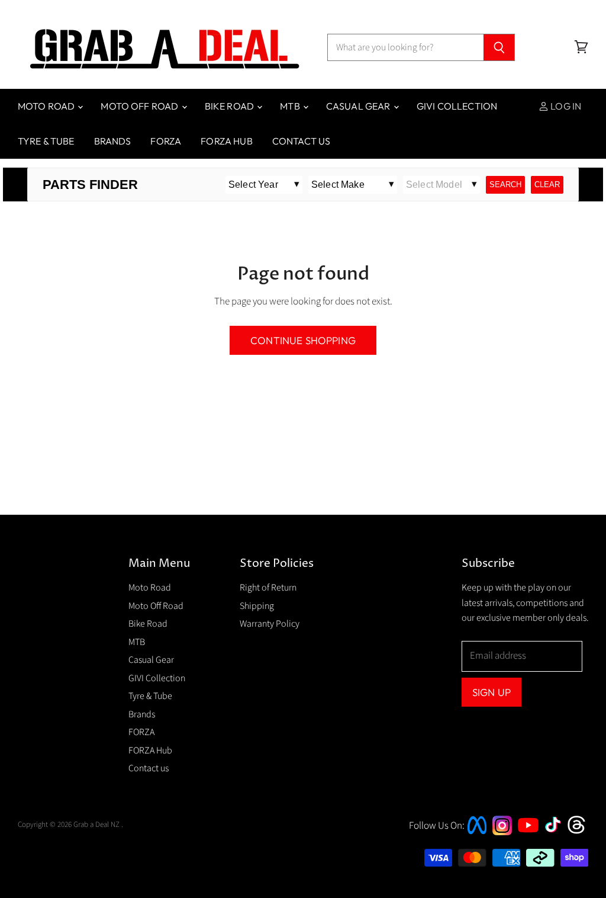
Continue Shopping (303, 340)
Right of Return (268, 587)
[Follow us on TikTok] (556, 833)
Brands (112, 141)
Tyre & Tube (46, 141)
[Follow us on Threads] (580, 832)
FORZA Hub (226, 141)
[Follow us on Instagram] (502, 832)
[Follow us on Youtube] (529, 843)
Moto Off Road (140, 106)
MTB (291, 106)
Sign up (491, 692)
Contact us (301, 141)
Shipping (257, 605)
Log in (565, 106)
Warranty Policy (269, 623)
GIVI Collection (457, 106)
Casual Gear (359, 106)
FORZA (165, 141)
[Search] (499, 47)
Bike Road (230, 106)
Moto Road (47, 106)
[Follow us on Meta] (477, 835)
